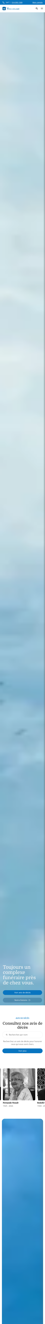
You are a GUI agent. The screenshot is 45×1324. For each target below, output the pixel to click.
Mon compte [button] (38, 2)
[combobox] (22, 1034)
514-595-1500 (17, 2)
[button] (36, 8)
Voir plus (22, 1051)
